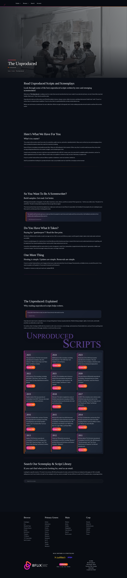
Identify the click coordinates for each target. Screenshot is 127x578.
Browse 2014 (82, 427)
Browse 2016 (30, 429)
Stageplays (68, 528)
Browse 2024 (56, 365)
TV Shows (26, 536)
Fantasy (47, 530)
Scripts (13, 71)
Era (25, 524)
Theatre (26, 534)
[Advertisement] (63, 120)
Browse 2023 (82, 367)
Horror (46, 532)
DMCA (88, 530)
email (65, 474)
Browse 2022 (30, 386)
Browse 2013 (30, 448)
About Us (88, 524)
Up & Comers (27, 540)
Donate (88, 522)
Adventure (47, 524)
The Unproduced (12, 67)
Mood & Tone (27, 526)
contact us (72, 157)
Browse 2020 (82, 386)
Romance (47, 538)
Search (67, 532)
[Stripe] (70, 557)
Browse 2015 (56, 429)
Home (9, 71)
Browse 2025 (30, 367)
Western (47, 546)
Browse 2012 (56, 448)
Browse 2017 (82, 408)
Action (46, 522)
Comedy (47, 526)
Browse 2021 (56, 388)
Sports (46, 542)
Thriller (47, 544)
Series (66, 524)
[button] (20, 3)
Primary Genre (27, 528)
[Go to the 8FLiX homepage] (7, 3)
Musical (47, 534)
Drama (46, 528)
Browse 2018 (56, 406)
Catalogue (26, 522)
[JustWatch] (60, 557)
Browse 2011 (82, 450)
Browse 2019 (30, 404)
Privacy (88, 532)
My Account (68, 534)
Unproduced (68, 530)
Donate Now (63, 564)
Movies (67, 522)
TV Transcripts (28, 538)
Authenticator (90, 526)
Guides (67, 526)
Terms (87, 534)
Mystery (47, 536)
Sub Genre (26, 532)
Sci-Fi (46, 540)
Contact (88, 528)
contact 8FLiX (50, 268)
